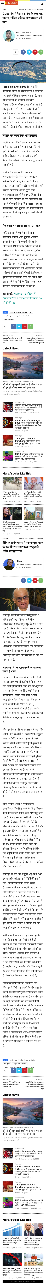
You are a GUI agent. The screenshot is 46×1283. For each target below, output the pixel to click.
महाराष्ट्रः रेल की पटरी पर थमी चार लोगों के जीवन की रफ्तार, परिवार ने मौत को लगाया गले (33, 524)
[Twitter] (29, 52)
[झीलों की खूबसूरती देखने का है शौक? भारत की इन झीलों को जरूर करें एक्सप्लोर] (23, 365)
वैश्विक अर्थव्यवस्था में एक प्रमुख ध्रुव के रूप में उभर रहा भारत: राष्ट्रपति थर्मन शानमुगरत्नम (34, 340)
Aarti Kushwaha (23, 32)
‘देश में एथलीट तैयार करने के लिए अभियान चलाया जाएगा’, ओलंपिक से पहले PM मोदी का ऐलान (33, 495)
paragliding (7, 316)
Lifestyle (5, 381)
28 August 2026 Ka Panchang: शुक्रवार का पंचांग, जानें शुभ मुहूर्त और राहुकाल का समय (28, 441)
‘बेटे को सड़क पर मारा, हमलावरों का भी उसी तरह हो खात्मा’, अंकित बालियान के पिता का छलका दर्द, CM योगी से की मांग (12, 526)
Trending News (9, 319)
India (4, 9)
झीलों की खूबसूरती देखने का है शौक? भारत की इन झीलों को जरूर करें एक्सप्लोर (22, 386)
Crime (5, 501)
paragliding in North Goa (22, 316)
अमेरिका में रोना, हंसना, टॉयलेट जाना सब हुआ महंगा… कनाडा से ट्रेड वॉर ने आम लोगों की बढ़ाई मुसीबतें (28, 407)
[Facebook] (23, 52)
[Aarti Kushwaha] (9, 36)
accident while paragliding (18, 312)
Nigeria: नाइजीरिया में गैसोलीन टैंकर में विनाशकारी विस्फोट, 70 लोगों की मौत (22, 298)
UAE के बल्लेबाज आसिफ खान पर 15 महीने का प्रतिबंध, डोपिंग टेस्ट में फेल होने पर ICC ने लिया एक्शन (29, 456)
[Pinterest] (35, 52)
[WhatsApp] (40, 52)
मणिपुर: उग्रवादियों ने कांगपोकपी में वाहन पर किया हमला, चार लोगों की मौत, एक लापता (11, 495)
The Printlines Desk (21, 462)
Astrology (18, 418)
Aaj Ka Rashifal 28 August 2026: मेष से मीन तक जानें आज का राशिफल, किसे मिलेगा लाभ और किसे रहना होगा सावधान (28, 424)
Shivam (17, 431)
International (19, 402)
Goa (31, 312)
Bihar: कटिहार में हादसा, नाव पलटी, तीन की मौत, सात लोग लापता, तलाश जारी (12, 340)
